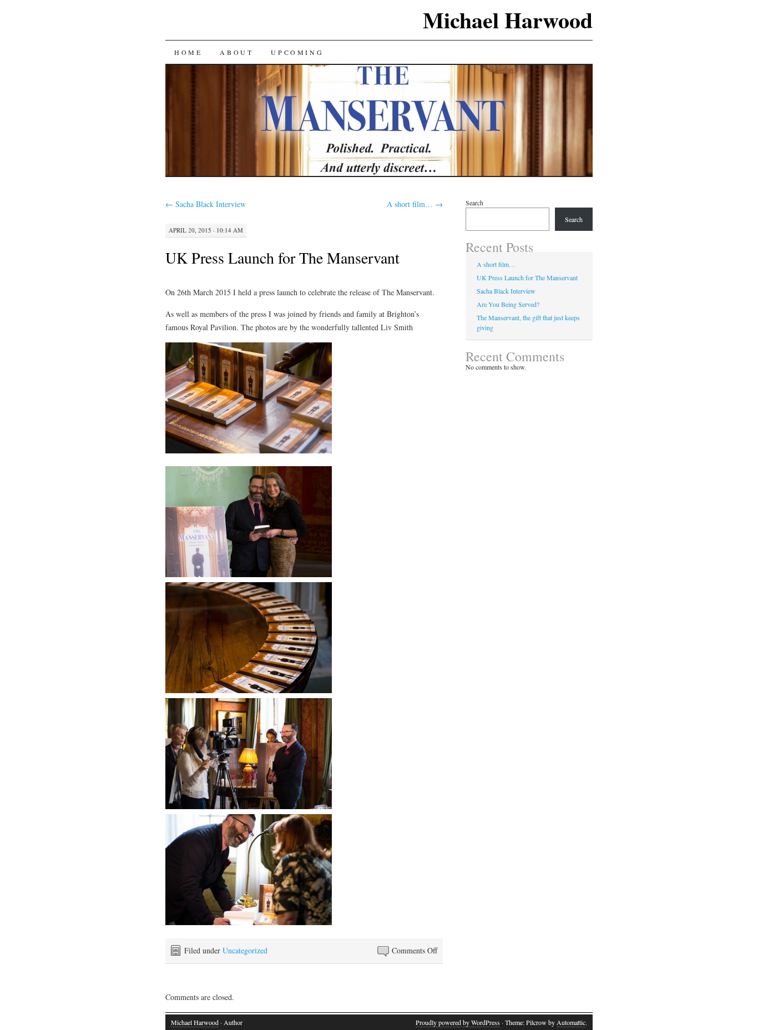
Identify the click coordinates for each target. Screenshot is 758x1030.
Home (188, 52)
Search (474, 202)
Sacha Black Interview (205, 204)
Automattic (571, 1022)
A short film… (415, 204)
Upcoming (297, 52)
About (236, 52)
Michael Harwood (508, 19)
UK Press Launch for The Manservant (282, 257)
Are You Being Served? (508, 304)
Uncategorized (245, 950)
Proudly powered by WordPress (458, 1022)
